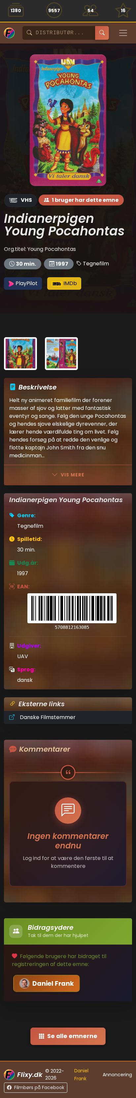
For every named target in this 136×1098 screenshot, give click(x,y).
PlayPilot (26, 283)
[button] (72, 612)
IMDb (69, 283)
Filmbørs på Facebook (39, 1087)
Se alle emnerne (72, 1036)
